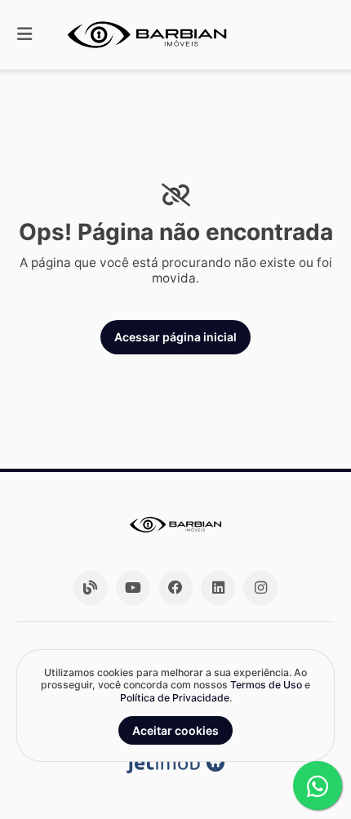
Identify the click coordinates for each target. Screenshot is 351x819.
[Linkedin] (218, 588)
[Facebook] (175, 588)
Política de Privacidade (174, 698)
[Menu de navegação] (24, 34)
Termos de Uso (266, 685)
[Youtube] (133, 588)
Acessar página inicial (175, 337)
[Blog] (90, 588)
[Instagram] (260, 588)
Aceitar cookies (175, 730)
